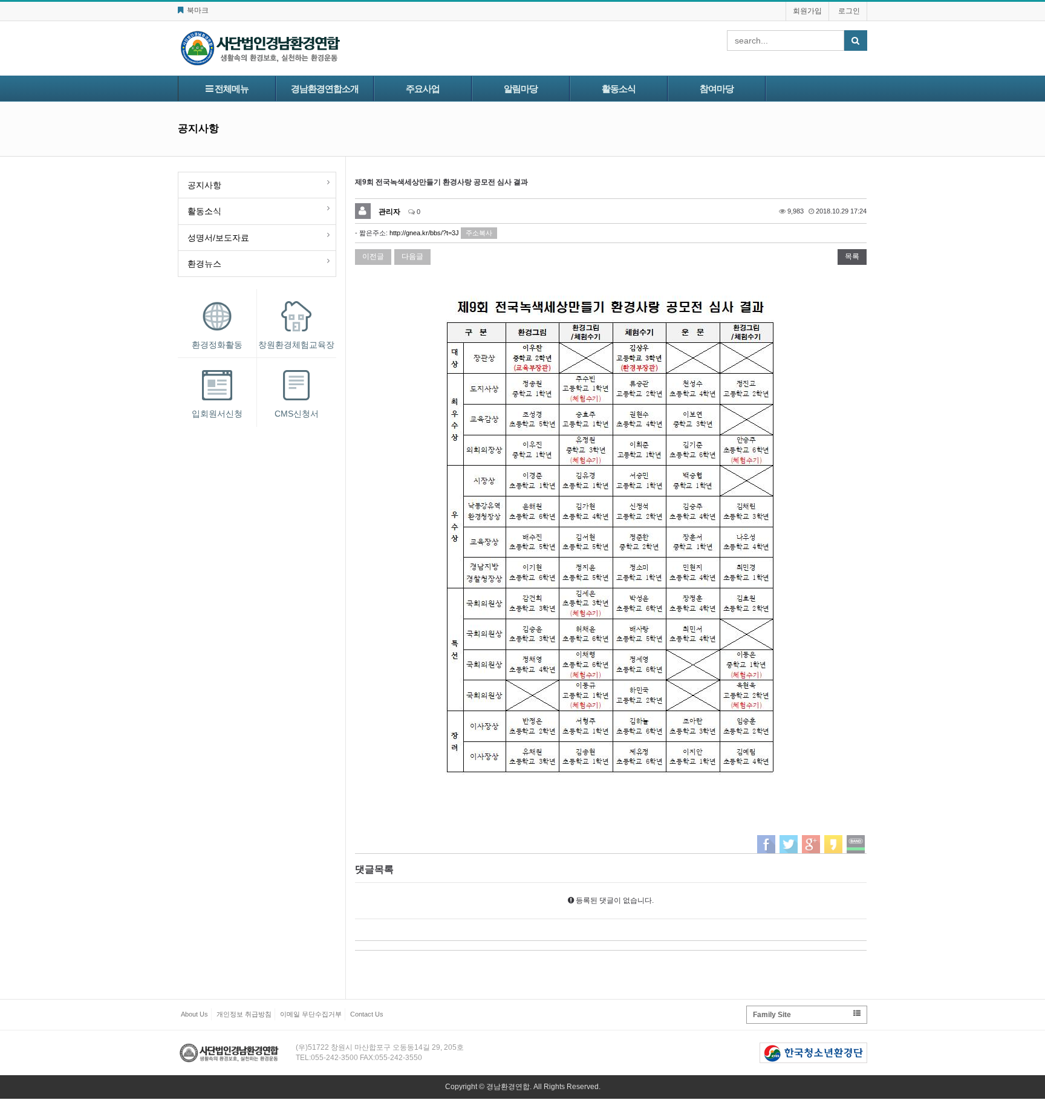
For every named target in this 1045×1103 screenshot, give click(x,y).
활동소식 (619, 88)
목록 (852, 256)
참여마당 (717, 88)
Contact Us (366, 1014)
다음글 (412, 256)
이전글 (373, 256)
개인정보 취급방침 (244, 1014)
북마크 (197, 10)
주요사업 (423, 88)
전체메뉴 (231, 88)
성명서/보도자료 (218, 237)
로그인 (849, 11)
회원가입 (807, 11)
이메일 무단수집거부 (311, 1014)
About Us (194, 1014)
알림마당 (521, 88)
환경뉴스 (204, 263)
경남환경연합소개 (325, 88)
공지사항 (204, 185)
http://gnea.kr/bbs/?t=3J (424, 232)
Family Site (772, 1014)
